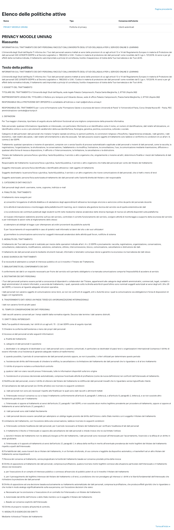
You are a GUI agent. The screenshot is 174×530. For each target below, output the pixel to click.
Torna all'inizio (162, 526)
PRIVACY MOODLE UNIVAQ (15, 27)
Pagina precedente (163, 9)
